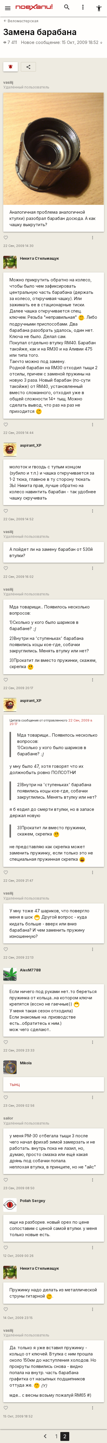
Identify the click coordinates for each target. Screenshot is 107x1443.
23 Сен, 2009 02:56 (18, 1106)
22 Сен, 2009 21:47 (18, 881)
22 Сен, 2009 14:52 (18, 519)
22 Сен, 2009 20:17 (18, 688)
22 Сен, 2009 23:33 (18, 1050)
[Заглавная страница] (34, 4)
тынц (15, 1084)
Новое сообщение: (41, 42)
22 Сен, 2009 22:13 (18, 958)
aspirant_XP (30, 445)
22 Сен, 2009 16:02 (18, 577)
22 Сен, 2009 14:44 (18, 433)
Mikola (26, 1063)
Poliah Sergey (32, 1200)
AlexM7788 (30, 970)
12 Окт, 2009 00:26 (18, 1256)
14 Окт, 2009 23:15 (18, 1318)
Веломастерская (21, 21)
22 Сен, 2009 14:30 (18, 246)
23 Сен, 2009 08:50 (18, 1188)
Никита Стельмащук (39, 258)
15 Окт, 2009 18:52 (82, 42)
